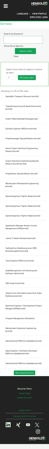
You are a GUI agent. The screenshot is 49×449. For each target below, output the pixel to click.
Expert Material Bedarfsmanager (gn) (22, 118)
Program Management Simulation (20, 318)
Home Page (24, 393)
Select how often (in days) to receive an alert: (24, 71)
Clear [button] (16, 56)
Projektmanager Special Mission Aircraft (23, 138)
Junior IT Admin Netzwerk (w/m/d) (20, 238)
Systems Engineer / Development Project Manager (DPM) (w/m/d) (23, 307)
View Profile (39, 13)
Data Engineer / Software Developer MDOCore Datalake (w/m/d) (21, 352)
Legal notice (24, 410)
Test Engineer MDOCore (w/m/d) (20, 260)
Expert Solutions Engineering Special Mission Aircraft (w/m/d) (21, 162)
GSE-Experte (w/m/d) (15, 283)
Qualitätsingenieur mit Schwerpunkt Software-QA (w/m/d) (21, 271)
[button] (6, 5)
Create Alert (27, 77)
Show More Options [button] (13, 45)
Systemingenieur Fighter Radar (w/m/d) (23, 196)
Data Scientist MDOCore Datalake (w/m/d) (23, 341)
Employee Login (39, 17)
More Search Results (24, 373)
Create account (24, 397)
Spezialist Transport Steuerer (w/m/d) (22, 96)
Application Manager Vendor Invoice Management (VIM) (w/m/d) (21, 226)
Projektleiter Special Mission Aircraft (22, 173)
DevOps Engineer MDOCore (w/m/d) (21, 128)
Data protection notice (24, 416)
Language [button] (23, 13)
